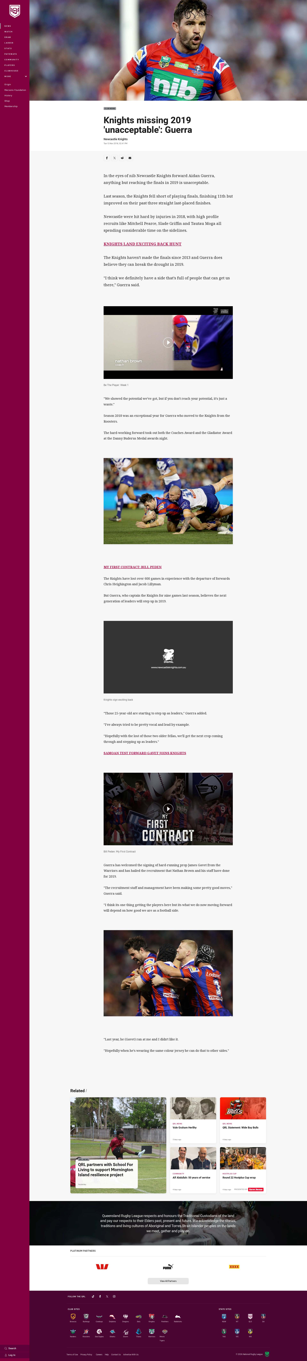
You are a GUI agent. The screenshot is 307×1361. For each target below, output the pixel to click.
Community (11, 59)
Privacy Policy (86, 1354)
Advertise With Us (130, 1354)
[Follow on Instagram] (114, 1296)
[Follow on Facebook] (100, 1296)
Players (9, 65)
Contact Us (116, 1354)
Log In (12, 1355)
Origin (7, 84)
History (8, 95)
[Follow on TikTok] (93, 1296)
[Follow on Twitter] (107, 1296)
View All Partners (168, 1281)
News (7, 26)
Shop (7, 100)
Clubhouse (11, 71)
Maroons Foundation (15, 90)
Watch (8, 31)
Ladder (9, 43)
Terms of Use (72, 1354)
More (7, 76)
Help (107, 1354)
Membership (11, 106)
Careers (99, 1354)
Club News (110, 109)
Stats (8, 48)
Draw (7, 37)
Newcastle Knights (116, 139)
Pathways (10, 54)
